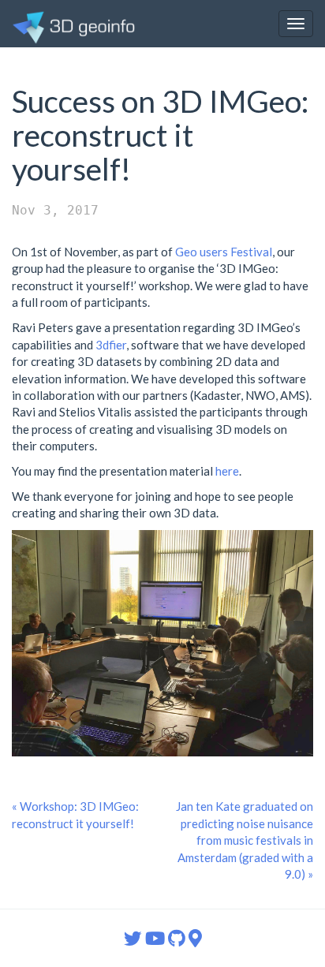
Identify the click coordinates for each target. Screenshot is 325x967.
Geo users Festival (223, 252)
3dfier (110, 345)
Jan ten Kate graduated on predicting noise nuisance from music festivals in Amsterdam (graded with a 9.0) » (244, 840)
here (227, 471)
